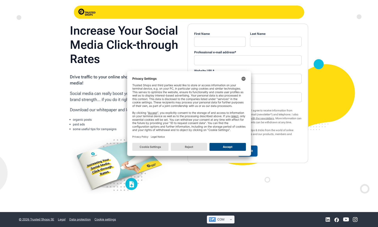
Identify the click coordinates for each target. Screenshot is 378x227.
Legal (62, 219)
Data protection (80, 219)
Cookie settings (105, 219)
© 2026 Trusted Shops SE (36, 219)
